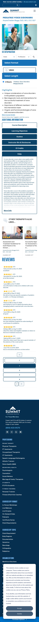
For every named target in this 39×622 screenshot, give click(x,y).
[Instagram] (11, 432)
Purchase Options (18, 619)
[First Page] (19, 355)
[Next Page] (17, 384)
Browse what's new (30, 2)
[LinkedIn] (16, 432)
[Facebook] (7, 432)
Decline (19, 614)
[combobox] (9, 57)
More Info (8, 210)
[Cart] (36, 5)
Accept (19, 608)
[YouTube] (20, 432)
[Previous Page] (21, 384)
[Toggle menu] (35, 11)
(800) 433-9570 (13, 428)
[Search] (17, 5)
